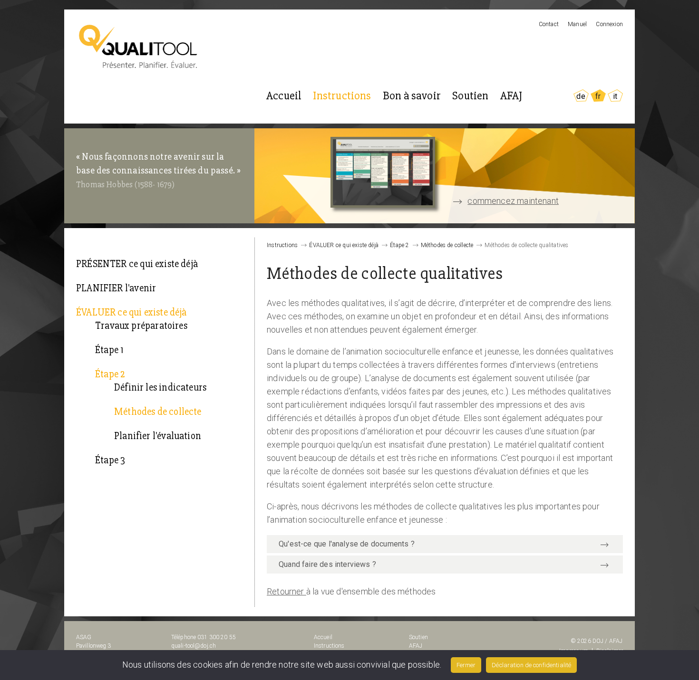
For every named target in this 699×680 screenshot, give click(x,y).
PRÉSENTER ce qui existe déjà (137, 264)
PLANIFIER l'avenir (116, 288)
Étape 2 (110, 374)
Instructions (342, 96)
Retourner (286, 591)
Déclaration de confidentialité (531, 665)
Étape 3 (110, 460)
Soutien (470, 96)
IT (615, 96)
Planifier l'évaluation (157, 436)
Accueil (283, 96)
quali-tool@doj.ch (193, 645)
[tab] (445, 544)
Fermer (466, 665)
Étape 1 (109, 350)
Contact (549, 24)
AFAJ (511, 96)
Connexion (609, 24)
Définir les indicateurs (160, 387)
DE (580, 96)
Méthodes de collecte (158, 412)
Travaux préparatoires (141, 326)
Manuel (577, 24)
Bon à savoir (412, 96)
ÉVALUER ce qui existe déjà (131, 312)
